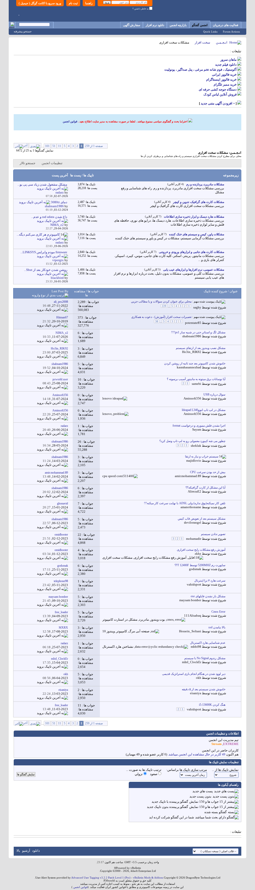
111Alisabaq (192, 615)
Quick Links (210, 31)
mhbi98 (196, 646)
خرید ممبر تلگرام (225, 84)
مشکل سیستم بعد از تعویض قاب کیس (201, 518)
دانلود (36, 850)
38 (156, 321)
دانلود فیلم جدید (226, 64)
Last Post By (60, 291)
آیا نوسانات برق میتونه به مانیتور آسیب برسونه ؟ (196, 379)
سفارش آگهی (131, 25)
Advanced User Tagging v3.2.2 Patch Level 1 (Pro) (100, 877)
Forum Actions (231, 31)
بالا (18, 850)
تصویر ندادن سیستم (213, 534)
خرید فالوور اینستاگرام (221, 79)
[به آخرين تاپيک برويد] (52, 309)
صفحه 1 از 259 (94, 146)
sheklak (196, 445)
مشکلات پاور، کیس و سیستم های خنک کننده (196, 234)
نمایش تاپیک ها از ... (225, 770)
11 (59, 146)
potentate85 (193, 323)
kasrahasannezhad (189, 367)
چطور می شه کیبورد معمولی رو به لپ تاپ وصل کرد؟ (192, 441)
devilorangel (192, 522)
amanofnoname (191, 507)
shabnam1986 (191, 336)
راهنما (89, 3)
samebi (196, 384)
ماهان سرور (228, 59)
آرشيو (26, 850)
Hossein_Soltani (190, 631)
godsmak (195, 569)
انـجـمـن (221, 42)
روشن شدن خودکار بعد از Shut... (45, 270)
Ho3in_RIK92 (191, 352)
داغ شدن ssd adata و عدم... (49, 217)
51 (53, 146)
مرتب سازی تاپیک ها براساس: (186, 770)
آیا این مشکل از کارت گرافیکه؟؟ (205, 487)
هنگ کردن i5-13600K (212, 704)
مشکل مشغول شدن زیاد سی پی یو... (42, 184)
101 (47, 146)
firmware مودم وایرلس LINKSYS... (43, 252)
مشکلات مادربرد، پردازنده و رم (205, 184)
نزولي (139, 774)
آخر (25, 145)
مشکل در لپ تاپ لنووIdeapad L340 (203, 410)
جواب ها (93, 291)
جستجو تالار (27, 163)
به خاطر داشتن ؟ (140, 8)
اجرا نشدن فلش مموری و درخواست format (199, 425)
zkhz (198, 553)
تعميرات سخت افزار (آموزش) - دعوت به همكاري (161, 317)
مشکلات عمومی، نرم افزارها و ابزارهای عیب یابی (193, 269)
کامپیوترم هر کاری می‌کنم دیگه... (38, 234)
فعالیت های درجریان (225, 25)
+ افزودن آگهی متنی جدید (218, 103)
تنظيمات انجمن (52, 163)
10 (79, 379)
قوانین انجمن (70, 121)
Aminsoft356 (192, 398)
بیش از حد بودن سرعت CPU (207, 472)
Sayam (196, 429)
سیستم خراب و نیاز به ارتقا (201, 456)
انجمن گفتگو (199, 25)
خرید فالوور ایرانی (224, 74)
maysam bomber (190, 600)
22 (79, 535)
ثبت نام (73, 3)
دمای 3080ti (59, 202)
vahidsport (194, 584)
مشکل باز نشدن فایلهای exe (208, 596)
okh (198, 678)
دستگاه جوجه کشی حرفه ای (218, 89)
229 (164, 305)
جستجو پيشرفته (23, 31)
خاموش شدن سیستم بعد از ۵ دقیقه (203, 689)
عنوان (234, 291)
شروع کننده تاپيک (215, 291)
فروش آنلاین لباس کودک (220, 94)
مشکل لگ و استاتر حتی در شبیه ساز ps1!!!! (198, 332)
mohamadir (193, 539)
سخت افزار (202, 42)
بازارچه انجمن (178, 25)
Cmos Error (218, 611)
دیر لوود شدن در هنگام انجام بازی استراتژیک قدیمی (193, 674)
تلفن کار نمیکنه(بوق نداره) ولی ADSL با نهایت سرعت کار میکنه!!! (184, 503)
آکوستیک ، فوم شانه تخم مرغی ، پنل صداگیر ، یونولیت (200, 69)
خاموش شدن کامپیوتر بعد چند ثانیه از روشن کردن (194, 363)
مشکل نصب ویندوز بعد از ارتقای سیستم (200, 348)
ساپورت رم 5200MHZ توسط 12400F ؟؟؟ (200, 565)
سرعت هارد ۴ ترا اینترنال (209, 580)
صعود (154, 774)
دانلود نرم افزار (155, 25)
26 (79, 442)
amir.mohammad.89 (188, 476)
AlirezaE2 (194, 491)
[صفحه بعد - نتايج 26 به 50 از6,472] (35, 145)
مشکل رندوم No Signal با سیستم (204, 658)
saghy (197, 307)
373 (80, 317)
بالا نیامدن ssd (216, 627)
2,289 (81, 302)
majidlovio (193, 460)
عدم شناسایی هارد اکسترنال (207, 642)
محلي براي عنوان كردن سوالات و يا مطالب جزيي (161, 301)
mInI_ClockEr (191, 662)
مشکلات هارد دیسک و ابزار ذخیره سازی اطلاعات (194, 216)
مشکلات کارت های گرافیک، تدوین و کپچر (198, 202)
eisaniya (195, 693)
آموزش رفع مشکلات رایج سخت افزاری (201, 549)
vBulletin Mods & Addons (148, 877)
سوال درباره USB (214, 394)
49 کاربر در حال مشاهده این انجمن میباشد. (196, 754)
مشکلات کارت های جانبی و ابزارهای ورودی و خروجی (191, 252)
